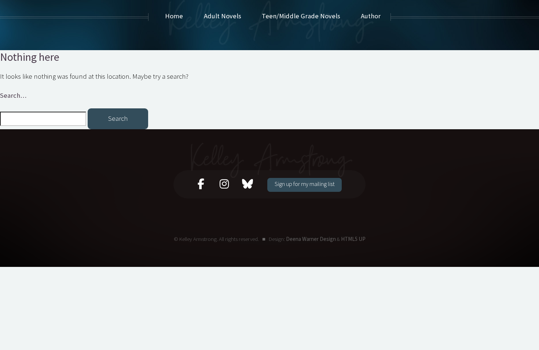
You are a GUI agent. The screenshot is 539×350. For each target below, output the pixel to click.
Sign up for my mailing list (304, 183)
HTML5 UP (353, 238)
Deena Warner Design (311, 238)
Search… (13, 95)
